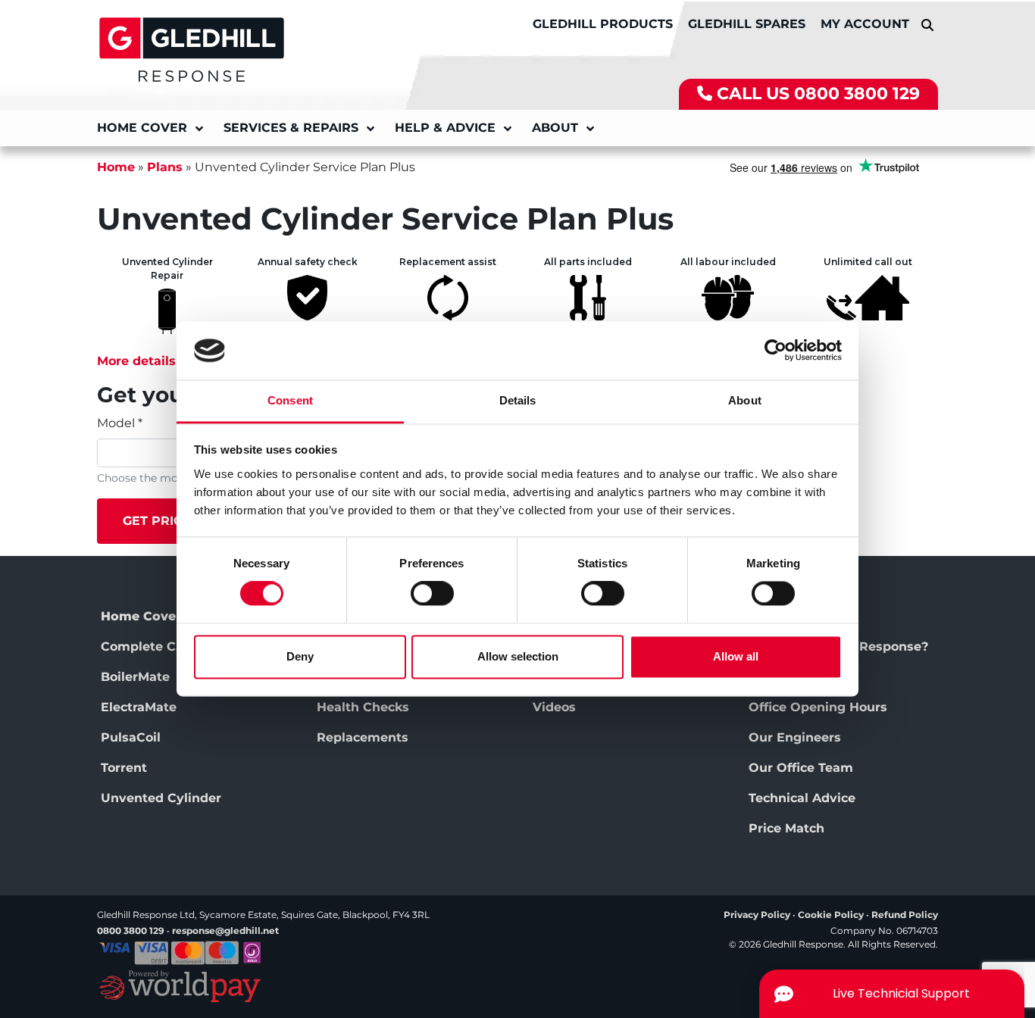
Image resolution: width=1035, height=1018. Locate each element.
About (555, 127)
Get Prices (161, 521)
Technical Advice (802, 798)
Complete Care (148, 646)
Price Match (786, 828)
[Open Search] (927, 24)
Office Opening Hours (818, 707)
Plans (165, 167)
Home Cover (142, 127)
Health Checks (363, 707)
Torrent (124, 767)
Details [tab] (517, 400)
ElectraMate (139, 707)
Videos (554, 707)
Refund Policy (904, 914)
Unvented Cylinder (161, 798)
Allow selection (517, 656)
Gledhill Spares (746, 24)
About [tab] (744, 400)
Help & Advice (445, 127)
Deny (300, 656)
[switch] (432, 594)
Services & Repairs (291, 127)
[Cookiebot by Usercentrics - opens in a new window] (775, 350)
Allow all (735, 656)
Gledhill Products (603, 24)
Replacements (362, 737)
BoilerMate (135, 677)
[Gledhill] (191, 48)
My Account (865, 24)
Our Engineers (795, 737)
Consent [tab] (290, 400)
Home (116, 167)
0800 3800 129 (857, 93)
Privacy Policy (757, 914)
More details (136, 361)
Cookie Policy (831, 914)
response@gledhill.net (225, 930)
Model (119, 423)
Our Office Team (801, 767)
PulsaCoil (131, 737)
